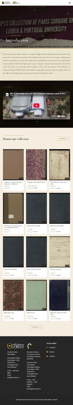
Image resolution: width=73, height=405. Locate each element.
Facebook (52, 347)
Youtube (51, 352)
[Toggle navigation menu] (69, 3)
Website (52, 356)
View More (62, 138)
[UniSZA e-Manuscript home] (11, 2)
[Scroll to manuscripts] (65, 42)
